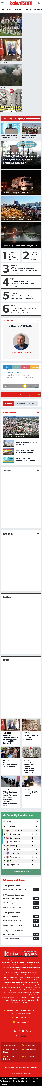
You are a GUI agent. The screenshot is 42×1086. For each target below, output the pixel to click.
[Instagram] (19, 1031)
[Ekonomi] (38, 534)
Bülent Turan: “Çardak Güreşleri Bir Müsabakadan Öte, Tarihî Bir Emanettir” (10, 739)
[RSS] (31, 1031)
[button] (4, 155)
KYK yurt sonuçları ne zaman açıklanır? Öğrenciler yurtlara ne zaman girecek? (24, 270)
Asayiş (9, 10)
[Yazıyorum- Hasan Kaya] (21, 342)
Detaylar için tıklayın (21, 872)
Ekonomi (27, 10)
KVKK (13, 1067)
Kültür (6, 660)
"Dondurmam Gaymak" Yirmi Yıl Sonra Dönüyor (10, 764)
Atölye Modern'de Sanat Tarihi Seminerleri (30, 737)
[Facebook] (11, 1031)
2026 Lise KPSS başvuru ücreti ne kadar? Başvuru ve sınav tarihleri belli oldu (34, 257)
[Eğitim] (38, 597)
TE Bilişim (26, 1074)
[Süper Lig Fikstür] (38, 880)
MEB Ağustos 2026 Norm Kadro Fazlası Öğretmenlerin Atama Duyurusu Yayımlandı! (23, 310)
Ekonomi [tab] (20, 403)
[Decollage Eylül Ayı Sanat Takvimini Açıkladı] (31, 781)
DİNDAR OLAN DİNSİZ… (21, 326)
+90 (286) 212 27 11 (22, 1018)
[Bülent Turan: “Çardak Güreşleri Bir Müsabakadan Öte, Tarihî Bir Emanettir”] (11, 725)
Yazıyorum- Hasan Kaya (21, 352)
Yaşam (12, 279)
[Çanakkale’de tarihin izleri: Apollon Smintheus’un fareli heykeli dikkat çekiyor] (31, 752)
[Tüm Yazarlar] (38, 320)
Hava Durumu (11, 1045)
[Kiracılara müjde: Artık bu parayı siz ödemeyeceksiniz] (8, 443)
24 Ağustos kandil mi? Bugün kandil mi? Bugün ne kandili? (22, 297)
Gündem (38, 10)
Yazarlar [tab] (8, 320)
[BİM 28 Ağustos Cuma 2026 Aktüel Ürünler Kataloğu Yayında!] (8, 452)
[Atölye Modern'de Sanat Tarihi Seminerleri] (31, 725)
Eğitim (18, 10)
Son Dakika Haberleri (8, 1058)
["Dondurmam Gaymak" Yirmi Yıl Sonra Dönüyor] (11, 752)
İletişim (7, 1067)
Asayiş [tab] (8, 403)
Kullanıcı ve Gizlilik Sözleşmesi (26, 1067)
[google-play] (21, 1036)
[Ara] (39, 3)
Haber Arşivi (29, 1056)
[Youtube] (23, 1031)
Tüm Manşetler (30, 1049)
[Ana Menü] (2, 3)
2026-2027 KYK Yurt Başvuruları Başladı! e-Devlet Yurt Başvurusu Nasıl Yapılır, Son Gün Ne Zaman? (13, 257)
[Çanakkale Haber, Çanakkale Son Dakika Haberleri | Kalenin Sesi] (21, 3)
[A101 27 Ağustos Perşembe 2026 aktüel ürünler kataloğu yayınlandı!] (8, 460)
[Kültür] (38, 660)
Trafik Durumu (30, 1045)
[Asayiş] (38, 470)
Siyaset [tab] (32, 403)
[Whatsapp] (27, 1031)
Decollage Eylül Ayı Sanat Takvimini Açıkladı (30, 794)
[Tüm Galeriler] (38, 413)
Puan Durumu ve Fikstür (10, 1051)
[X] (15, 1031)
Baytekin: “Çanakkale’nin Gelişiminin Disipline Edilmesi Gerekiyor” (22, 284)
